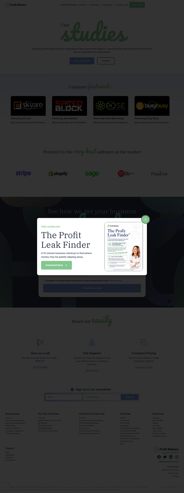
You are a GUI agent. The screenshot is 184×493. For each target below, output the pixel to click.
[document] (92, 246)
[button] (145, 219)
